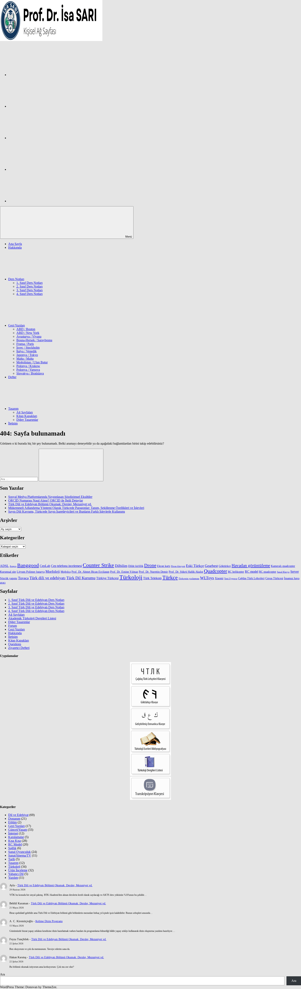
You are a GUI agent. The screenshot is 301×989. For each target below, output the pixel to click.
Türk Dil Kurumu (80, 578)
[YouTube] (39, 201)
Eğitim (12, 822)
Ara (2, 974)
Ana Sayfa (15, 244)
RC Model (15, 844)
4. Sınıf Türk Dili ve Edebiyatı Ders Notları (36, 611)
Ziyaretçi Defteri (18, 648)
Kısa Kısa (14, 840)
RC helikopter (236, 571)
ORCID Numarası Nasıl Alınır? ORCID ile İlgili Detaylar (45, 500)
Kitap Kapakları (26, 416)
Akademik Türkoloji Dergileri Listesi (32, 618)
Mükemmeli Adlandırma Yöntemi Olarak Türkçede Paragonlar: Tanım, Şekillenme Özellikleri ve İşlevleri (76, 508)
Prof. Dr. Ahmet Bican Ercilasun (90, 571)
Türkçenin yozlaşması (189, 578)
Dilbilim (121, 566)
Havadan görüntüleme (251, 565)
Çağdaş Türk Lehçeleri (251, 578)
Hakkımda (15, 247)
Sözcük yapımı (8, 578)
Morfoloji (52, 571)
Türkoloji (130, 577)
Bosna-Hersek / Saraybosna (34, 340)
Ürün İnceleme (17, 870)
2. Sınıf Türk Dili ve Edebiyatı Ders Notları (36, 603)
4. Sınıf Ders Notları (29, 294)
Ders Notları (16, 279)
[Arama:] (19, 479)
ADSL (4, 566)
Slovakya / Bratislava (30, 373)
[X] (39, 138)
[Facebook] (39, 74)
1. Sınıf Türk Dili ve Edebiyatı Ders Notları (36, 600)
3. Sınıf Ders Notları (29, 290)
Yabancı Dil (16, 874)
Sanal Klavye (283, 572)
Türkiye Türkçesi (107, 578)
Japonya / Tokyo (27, 355)
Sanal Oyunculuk (19, 852)
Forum (12, 625)
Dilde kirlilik (135, 566)
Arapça (13, 566)
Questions (14, 644)
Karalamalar (16, 837)
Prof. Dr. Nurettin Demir (153, 571)
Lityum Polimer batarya (31, 571)
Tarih (11, 859)
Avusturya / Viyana (28, 336)
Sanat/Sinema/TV (19, 855)
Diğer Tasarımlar (27, 419)
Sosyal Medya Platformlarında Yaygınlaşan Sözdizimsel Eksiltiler (50, 496)
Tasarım (13, 408)
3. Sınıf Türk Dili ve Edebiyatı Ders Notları (36, 607)
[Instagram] (39, 106)
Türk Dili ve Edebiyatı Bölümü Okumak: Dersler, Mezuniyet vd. (50, 504)
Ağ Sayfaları (24, 412)
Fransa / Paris (25, 344)
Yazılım (13, 877)
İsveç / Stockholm (28, 347)
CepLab (45, 566)
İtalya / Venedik (26, 351)
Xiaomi (219, 578)
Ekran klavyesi (178, 566)
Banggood (28, 565)
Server (294, 571)
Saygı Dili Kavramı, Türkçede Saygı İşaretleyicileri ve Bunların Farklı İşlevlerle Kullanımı (66, 511)
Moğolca (66, 571)
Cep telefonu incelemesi (66, 566)
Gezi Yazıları (16, 325)
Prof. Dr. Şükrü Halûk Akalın (186, 571)
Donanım (14, 818)
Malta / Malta (25, 358)
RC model (251, 571)
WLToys (207, 578)
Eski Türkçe (195, 566)
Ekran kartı (163, 566)
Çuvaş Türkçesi (274, 578)
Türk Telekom (152, 578)
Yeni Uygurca (230, 578)
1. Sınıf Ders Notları (29, 283)
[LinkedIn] (39, 169)
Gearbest (211, 566)
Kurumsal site (8, 571)
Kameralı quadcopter (283, 566)
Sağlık (12, 848)
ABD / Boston (25, 329)
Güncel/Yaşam (17, 829)
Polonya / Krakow (28, 366)
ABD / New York (27, 333)
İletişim (13, 423)
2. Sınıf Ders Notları (29, 286)
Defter (12, 377)
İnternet (13, 833)
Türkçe (170, 577)
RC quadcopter (267, 571)
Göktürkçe (225, 566)
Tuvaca (23, 578)
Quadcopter (215, 571)
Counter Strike (98, 565)
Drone (150, 565)
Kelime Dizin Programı (49, 921)
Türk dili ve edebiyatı (47, 578)
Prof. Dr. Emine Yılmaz (124, 571)
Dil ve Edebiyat (18, 815)
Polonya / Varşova (28, 369)
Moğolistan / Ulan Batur (32, 362)
